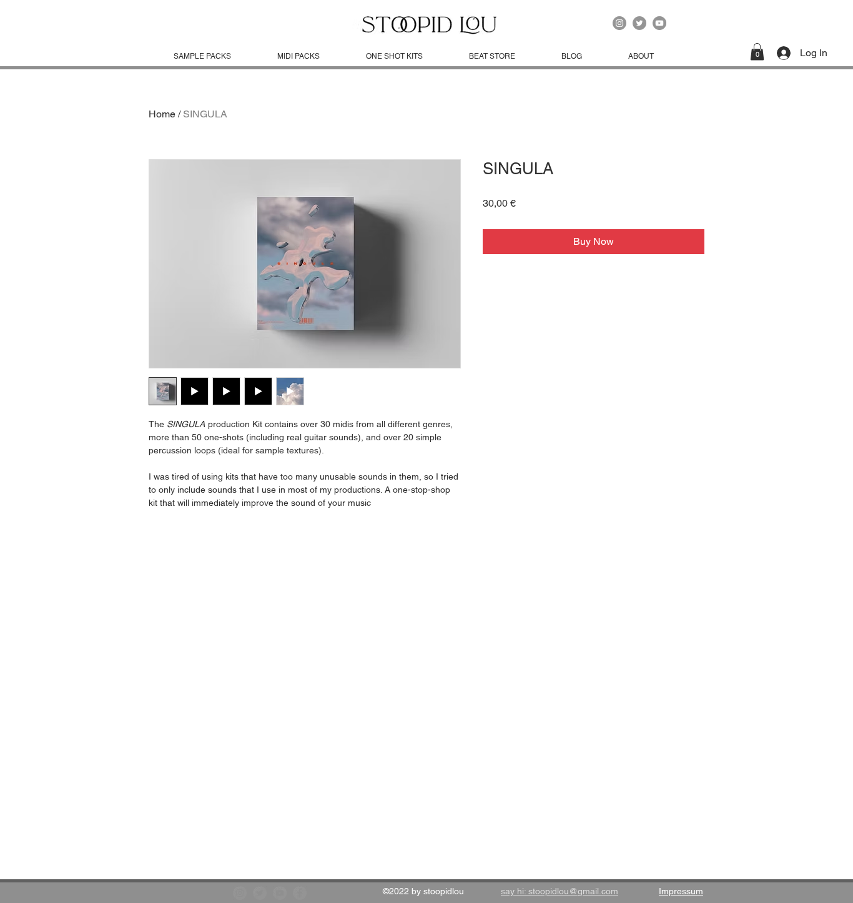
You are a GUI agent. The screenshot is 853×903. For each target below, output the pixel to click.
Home (162, 114)
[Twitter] (639, 23)
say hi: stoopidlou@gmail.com (559, 891)
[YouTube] (659, 23)
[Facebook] (300, 893)
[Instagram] (619, 23)
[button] (757, 51)
